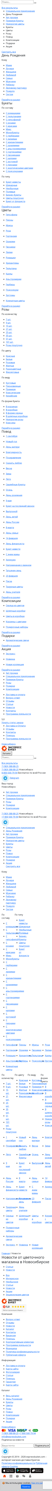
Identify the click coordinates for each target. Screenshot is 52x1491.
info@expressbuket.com (14, 1436)
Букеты (9, 27)
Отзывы (10, 701)
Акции (9, 1291)
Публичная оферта (16, 1354)
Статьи (9, 704)
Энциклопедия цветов (17, 1294)
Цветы (9, 30)
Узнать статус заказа (12, 722)
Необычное (12, 1281)
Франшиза (11, 1348)
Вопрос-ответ (13, 697)
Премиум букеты (14, 20)
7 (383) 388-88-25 (10, 766)
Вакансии (11, 1335)
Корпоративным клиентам (20, 1341)
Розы (8, 33)
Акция (9, 46)
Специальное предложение (20, 11)
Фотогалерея (13, 1372)
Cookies (14, 1466)
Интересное (12, 1278)
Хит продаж (12, 17)
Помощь (10, 735)
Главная (6, 1253)
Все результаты (10, 7)
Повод (9, 36)
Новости (10, 707)
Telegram (14, 777)
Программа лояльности (18, 713)
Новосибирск (9, 744)
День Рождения (14, 14)
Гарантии (11, 1381)
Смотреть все (9, 51)
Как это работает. (40, 1482)
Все (7, 1275)
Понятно (26, 1486)
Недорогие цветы (15, 23)
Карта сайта (12, 1368)
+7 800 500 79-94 (10, 816)
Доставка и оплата (15, 694)
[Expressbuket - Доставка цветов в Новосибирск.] (11, 748)
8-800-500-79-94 (9, 772)
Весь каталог (12, 1395)
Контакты (11, 710)
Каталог (7, 753)
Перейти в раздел (11, 99)
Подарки (10, 43)
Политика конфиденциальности (22, 1351)
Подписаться (42, 1445)
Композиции (12, 40)
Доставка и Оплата (16, 725)
